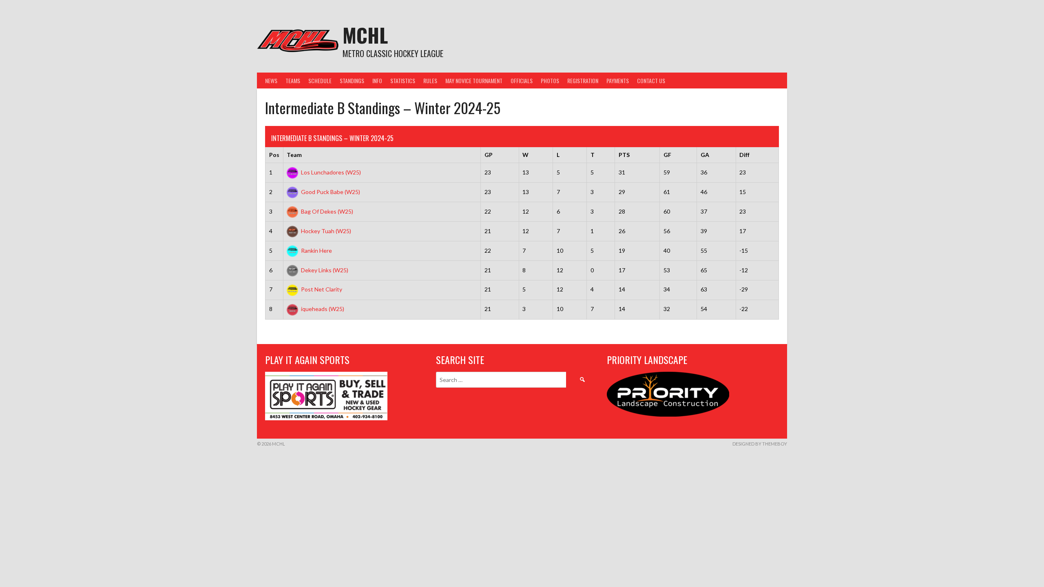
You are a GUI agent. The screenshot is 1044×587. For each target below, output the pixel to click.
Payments (617, 80)
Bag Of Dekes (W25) (327, 211)
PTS (624, 154)
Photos (550, 80)
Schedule (320, 80)
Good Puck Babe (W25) (330, 191)
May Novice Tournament (473, 80)
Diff (744, 154)
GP (488, 154)
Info (377, 80)
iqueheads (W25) (322, 308)
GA (705, 154)
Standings (352, 80)
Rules (430, 80)
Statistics (402, 80)
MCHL (365, 34)
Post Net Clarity (321, 289)
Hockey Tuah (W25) (326, 230)
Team (294, 154)
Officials (522, 80)
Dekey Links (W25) (324, 270)
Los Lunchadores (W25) (331, 172)
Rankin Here (316, 250)
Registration (582, 80)
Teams (292, 80)
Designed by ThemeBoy (759, 443)
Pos (274, 154)
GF (667, 154)
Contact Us (651, 80)
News (271, 80)
